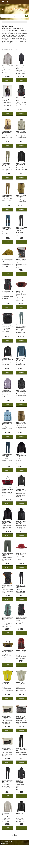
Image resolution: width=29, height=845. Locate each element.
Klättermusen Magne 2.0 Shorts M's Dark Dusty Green (7, 554)
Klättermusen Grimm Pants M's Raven (21, 228)
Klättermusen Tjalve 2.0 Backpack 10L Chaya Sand (7, 132)
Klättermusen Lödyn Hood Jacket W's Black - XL (21, 522)
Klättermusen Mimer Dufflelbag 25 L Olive (7, 651)
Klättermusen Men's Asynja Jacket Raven (21, 391)
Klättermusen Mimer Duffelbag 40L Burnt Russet (7, 489)
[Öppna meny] (2, 2)
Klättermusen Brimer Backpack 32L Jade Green (7, 618)
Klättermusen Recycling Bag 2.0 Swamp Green (20, 684)
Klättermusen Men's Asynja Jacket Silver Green (21, 132)
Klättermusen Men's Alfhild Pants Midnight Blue (7, 455)
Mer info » (7, 80)
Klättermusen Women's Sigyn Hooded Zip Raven (20, 815)
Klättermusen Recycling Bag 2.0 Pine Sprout (6, 684)
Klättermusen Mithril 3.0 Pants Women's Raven (7, 781)
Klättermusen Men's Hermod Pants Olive (7, 196)
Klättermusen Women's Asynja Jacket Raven (20, 781)
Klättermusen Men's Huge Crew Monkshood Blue (21, 359)
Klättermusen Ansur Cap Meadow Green (7, 260)
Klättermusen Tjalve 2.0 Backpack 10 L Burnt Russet (21, 652)
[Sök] (26, 16)
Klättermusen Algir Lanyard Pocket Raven (7, 586)
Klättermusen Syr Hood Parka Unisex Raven (21, 67)
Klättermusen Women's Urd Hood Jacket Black (21, 455)
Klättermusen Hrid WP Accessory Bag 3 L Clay (7, 749)
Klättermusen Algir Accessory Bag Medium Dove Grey (21, 717)
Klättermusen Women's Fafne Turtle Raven (7, 359)
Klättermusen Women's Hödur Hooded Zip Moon (6, 815)
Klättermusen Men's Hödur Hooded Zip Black (21, 164)
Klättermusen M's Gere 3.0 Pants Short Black (21, 749)
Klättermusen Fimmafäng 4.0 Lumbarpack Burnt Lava (21, 293)
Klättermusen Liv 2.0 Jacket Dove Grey (7, 66)
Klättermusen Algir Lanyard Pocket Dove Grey (21, 261)
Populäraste (16, 49)
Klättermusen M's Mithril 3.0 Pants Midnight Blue (6, 228)
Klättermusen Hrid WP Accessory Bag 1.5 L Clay (7, 717)
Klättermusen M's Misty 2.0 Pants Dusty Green (6, 164)
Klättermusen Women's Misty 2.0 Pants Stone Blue (21, 326)
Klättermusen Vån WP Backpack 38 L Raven (7, 292)
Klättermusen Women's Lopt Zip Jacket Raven (6, 99)
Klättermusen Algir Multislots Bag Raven (7, 325)
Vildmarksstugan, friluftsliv (14, 9)
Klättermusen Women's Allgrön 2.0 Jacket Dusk (7, 391)
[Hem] (8, 2)
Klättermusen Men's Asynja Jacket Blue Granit (7, 423)
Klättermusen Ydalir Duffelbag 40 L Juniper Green (21, 196)
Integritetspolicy (4, 843)
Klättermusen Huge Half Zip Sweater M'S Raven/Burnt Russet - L (21, 489)
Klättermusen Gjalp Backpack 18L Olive (21, 423)
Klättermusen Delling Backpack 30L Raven (21, 617)
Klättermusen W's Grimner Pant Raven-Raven (21, 586)
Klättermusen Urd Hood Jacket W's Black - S (6, 522)
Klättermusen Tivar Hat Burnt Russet (21, 553)
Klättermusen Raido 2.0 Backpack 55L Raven (21, 99)
